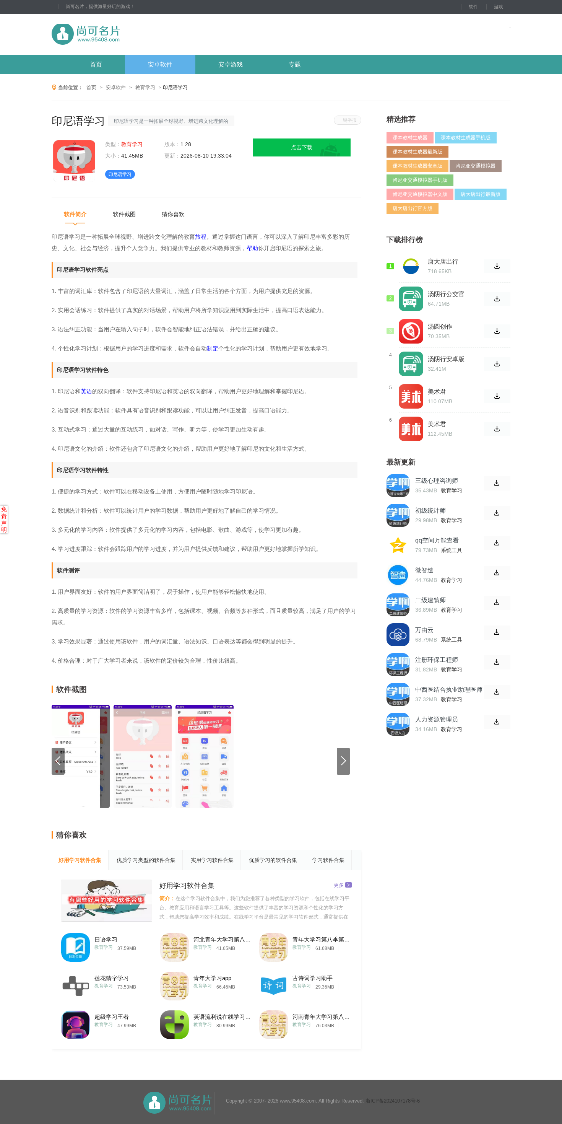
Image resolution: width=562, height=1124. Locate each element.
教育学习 (145, 87)
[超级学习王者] (75, 1023)
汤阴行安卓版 (446, 359)
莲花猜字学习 (111, 978)
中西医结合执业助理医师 (448, 689)
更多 (339, 884)
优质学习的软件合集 (273, 860)
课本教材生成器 (410, 137)
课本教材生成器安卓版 (417, 166)
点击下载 (301, 147)
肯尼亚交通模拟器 (475, 166)
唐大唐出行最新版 (480, 194)
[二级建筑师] (398, 604)
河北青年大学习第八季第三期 (222, 939)
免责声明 (4, 519)
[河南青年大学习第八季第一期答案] (273, 1023)
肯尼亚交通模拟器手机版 (420, 180)
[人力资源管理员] (398, 724)
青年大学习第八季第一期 (321, 939)
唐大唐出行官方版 (412, 208)
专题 (295, 64)
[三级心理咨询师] (398, 485)
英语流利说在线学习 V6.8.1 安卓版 (222, 1016)
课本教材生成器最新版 (417, 152)
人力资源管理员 (436, 719)
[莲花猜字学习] (75, 984)
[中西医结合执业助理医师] (398, 694)
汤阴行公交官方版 (446, 294)
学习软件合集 (328, 860)
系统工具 (451, 550)
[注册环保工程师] (398, 664)
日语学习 (105, 939)
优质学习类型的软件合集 (146, 860)
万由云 (424, 630)
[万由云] (398, 634)
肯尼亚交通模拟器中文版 (420, 194)
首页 (96, 64)
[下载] (497, 483)
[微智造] (398, 575)
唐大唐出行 (443, 261)
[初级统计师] (398, 515)
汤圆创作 (440, 326)
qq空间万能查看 (437, 540)
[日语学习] (75, 945)
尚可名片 (128, 35)
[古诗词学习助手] (273, 984)
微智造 (424, 570)
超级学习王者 (111, 1016)
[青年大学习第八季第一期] (273, 945)
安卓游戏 (230, 64)
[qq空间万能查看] (398, 545)
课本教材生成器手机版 (466, 137)
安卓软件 (160, 64)
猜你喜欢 (173, 214)
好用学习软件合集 (79, 860)
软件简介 (75, 214)
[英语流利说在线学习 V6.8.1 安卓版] (174, 1023)
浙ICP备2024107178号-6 (392, 1101)
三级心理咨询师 (436, 480)
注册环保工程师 (436, 659)
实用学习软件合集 (212, 860)
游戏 (498, 7)
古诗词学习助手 (312, 978)
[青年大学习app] (174, 984)
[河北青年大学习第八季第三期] (174, 945)
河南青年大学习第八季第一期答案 (321, 1016)
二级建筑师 (430, 600)
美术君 (437, 391)
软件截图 (124, 214)
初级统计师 (430, 510)
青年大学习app (212, 978)
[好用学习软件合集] (106, 901)
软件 (473, 7)
